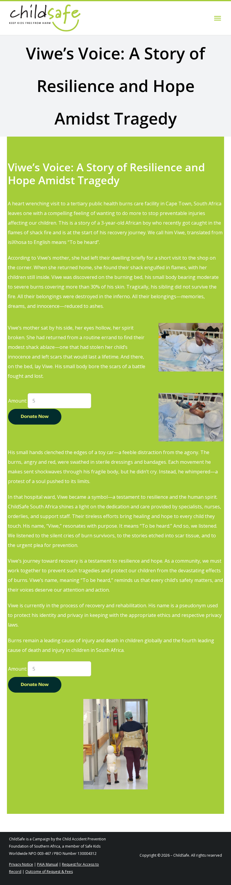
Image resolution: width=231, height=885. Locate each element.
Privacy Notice (21, 864)
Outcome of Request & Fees (49, 871)
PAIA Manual (47, 864)
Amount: (17, 400)
